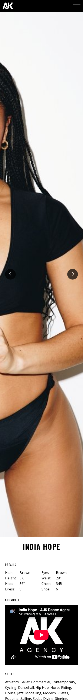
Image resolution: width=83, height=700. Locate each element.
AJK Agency (8, 6)
